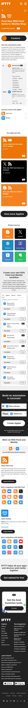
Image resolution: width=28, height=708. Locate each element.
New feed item (16, 65)
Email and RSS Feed (19, 626)
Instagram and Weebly (19, 651)
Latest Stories (6, 655)
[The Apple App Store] (8, 683)
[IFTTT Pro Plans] (18, 29)
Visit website (4, 527)
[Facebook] (4, 701)
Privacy (14, 695)
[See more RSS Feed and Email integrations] (6, 491)
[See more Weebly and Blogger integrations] (6, 541)
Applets (3, 631)
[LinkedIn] (7, 701)
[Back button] (2, 10)
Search (3, 640)
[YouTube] (14, 701)
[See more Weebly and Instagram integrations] (6, 552)
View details (7, 308)
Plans (2, 642)
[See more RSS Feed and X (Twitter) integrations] (18, 491)
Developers (5, 693)
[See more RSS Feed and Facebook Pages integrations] (18, 496)
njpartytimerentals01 (9, 28)
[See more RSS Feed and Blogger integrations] (6, 496)
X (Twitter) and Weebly (19, 649)
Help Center (4, 635)
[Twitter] (17, 701)
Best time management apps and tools (11, 662)
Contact (8, 695)
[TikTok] (21, 701)
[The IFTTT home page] (5, 3)
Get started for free (14, 577)
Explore (4, 624)
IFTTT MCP (4, 633)
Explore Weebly (8, 531)
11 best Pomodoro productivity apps (10, 671)
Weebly (3, 521)
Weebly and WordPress (20, 646)
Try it (22, 308)
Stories (3, 628)
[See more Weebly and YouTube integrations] (18, 541)
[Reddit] (24, 701)
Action (10, 368)
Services (3, 626)
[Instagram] (10, 701)
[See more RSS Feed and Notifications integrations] (6, 502)
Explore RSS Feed (9, 481)
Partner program (21, 693)
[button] (25, 4)
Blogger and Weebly (19, 642)
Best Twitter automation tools (9, 660)
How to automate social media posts (10, 676)
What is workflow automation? (9, 664)
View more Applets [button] (14, 214)
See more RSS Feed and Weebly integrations (14, 452)
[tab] (3, 295)
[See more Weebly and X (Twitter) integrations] (18, 546)
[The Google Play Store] (20, 683)
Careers (12, 693)
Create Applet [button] (14, 423)
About (20, 695)
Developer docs (5, 644)
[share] (25, 10)
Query (10, 326)
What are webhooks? (6, 669)
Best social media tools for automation (11, 678)
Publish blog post (17, 91)
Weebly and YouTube (19, 644)
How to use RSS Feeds (7, 667)
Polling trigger (12, 304)
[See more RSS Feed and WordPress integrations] (18, 502)
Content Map (4, 637)
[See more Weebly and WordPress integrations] (6, 546)
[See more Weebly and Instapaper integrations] (18, 552)
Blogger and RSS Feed (20, 632)
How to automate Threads (8, 674)
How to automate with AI (7, 658)
